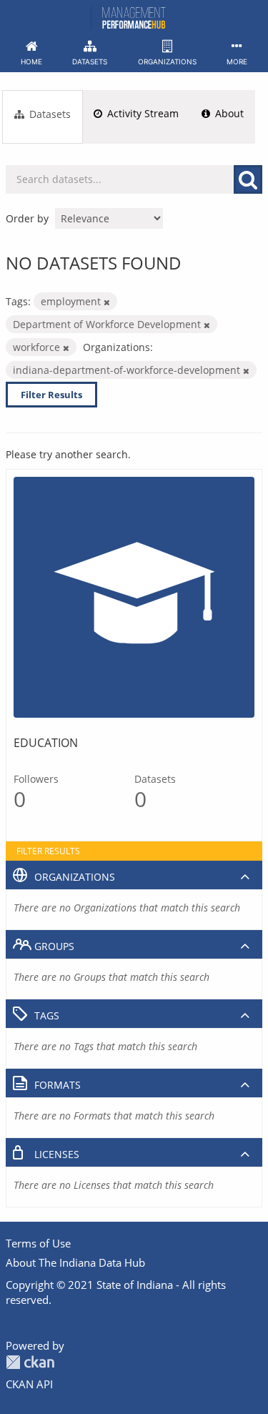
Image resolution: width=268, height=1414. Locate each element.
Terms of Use (38, 1243)
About (228, 113)
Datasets (48, 114)
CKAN (30, 1362)
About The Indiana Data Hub (75, 1262)
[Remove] (107, 302)
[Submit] (248, 179)
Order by (27, 218)
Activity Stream (141, 113)
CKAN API (29, 1384)
